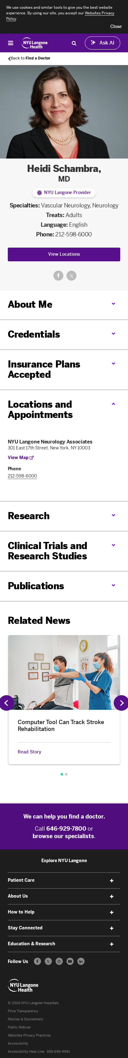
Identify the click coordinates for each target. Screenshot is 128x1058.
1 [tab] (62, 774)
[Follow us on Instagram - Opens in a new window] (59, 961)
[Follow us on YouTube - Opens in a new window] (70, 961)
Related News (39, 620)
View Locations (64, 254)
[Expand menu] (111, 880)
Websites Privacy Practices (29, 1035)
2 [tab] (66, 774)
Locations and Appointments (40, 409)
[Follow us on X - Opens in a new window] (48, 961)
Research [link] (28, 516)
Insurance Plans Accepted (44, 369)
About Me (30, 304)
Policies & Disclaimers (25, 1019)
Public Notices (19, 1027)
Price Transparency (23, 1011)
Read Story (29, 752)
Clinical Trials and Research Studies (47, 551)
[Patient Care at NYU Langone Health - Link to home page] (34, 43)
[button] (116, 27)
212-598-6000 (73, 234)
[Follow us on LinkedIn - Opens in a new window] (81, 961)
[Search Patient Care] (74, 43)
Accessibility (18, 1043)
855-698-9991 (58, 1052)
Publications (36, 586)
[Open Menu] (10, 43)
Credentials (34, 334)
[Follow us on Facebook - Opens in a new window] (37, 961)
